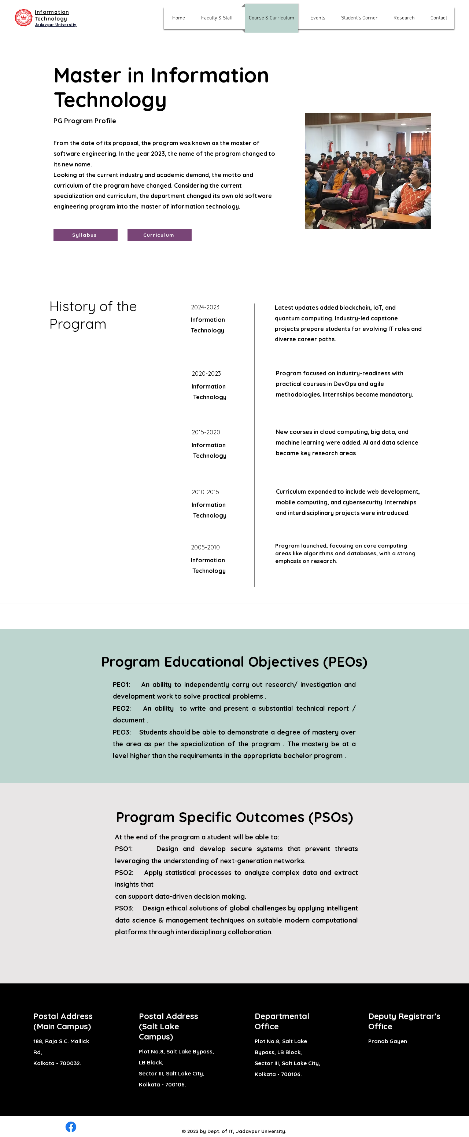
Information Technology (52, 15)
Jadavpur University (56, 24)
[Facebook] (71, 1127)
